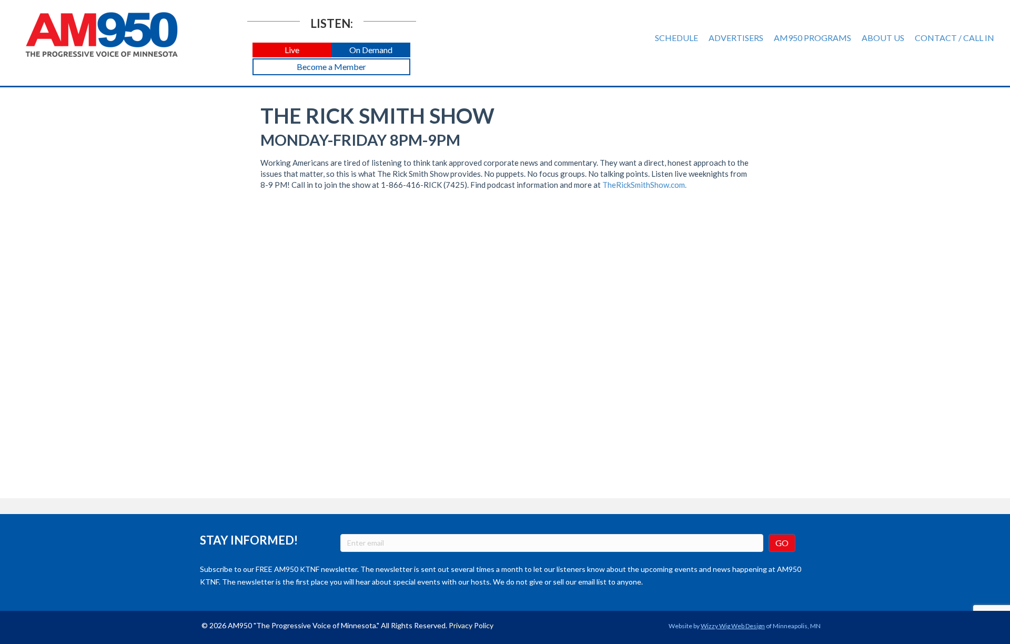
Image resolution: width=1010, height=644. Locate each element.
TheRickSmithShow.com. (644, 184)
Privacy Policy (471, 625)
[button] (291, 50)
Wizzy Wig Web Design (733, 626)
